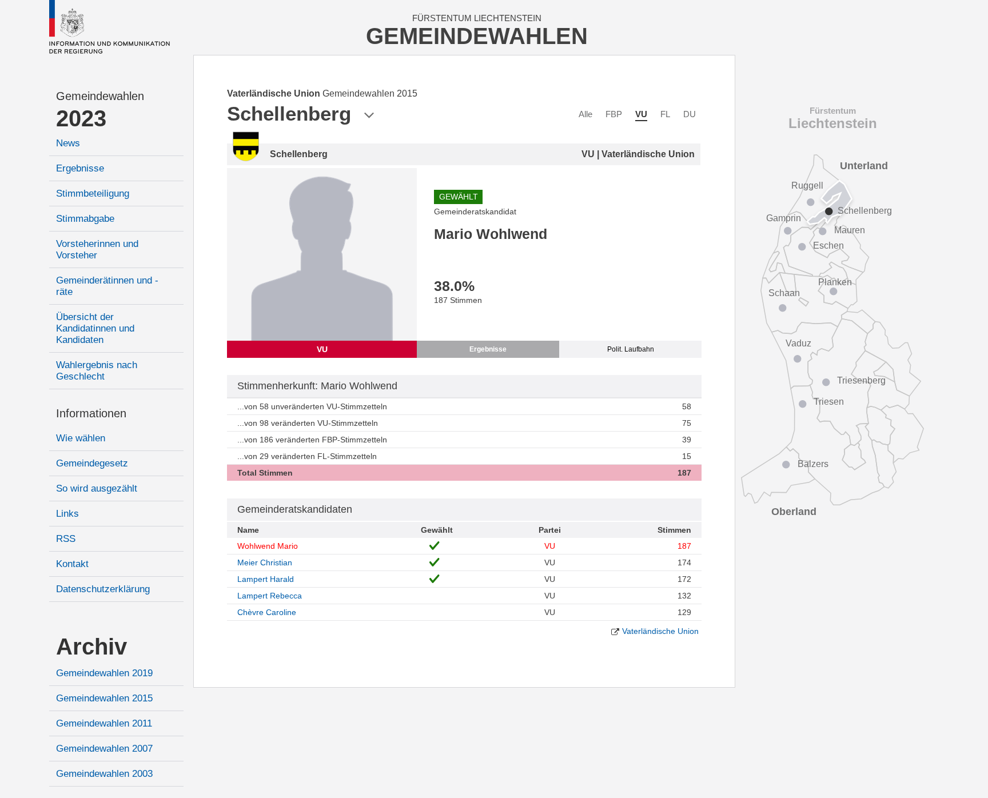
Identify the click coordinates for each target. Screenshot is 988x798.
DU (689, 114)
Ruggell (807, 185)
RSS (65, 538)
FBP (613, 114)
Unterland (864, 165)
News (68, 143)
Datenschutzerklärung (103, 589)
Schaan (784, 293)
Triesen (829, 401)
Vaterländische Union (660, 631)
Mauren (849, 230)
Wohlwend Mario (267, 545)
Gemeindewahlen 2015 (104, 698)
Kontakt (72, 563)
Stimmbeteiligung (92, 193)
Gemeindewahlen (100, 96)
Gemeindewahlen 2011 (104, 723)
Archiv (91, 646)
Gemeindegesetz (92, 463)
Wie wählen (80, 438)
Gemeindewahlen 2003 (104, 773)
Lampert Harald (265, 579)
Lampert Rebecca (269, 595)
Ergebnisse (80, 168)
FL (665, 114)
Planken (835, 282)
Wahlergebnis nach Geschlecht (96, 371)
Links (67, 513)
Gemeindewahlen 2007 (104, 748)
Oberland (793, 511)
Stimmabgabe (85, 218)
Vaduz (798, 343)
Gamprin (783, 218)
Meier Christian (264, 562)
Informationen (91, 413)
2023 (81, 118)
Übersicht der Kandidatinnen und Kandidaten (95, 328)
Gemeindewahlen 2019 (104, 673)
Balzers (813, 464)
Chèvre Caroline (266, 612)
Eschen (828, 245)
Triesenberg (861, 380)
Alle (585, 114)
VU (641, 114)
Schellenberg (865, 211)
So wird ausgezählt (96, 488)
